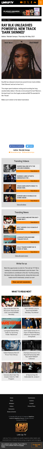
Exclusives (11, 409)
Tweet (31, 146)
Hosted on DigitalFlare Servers (16, 418)
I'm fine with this (36, 445)
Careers (31, 400)
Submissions (31, 398)
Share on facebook (17, 146)
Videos (11, 406)
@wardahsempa (15, 152)
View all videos (21, 204)
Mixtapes (11, 403)
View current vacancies (21, 282)
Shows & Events (11, 412)
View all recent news (21, 256)
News (9, 20)
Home (4, 20)
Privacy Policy (31, 406)
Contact (31, 403)
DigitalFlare (31, 416)
